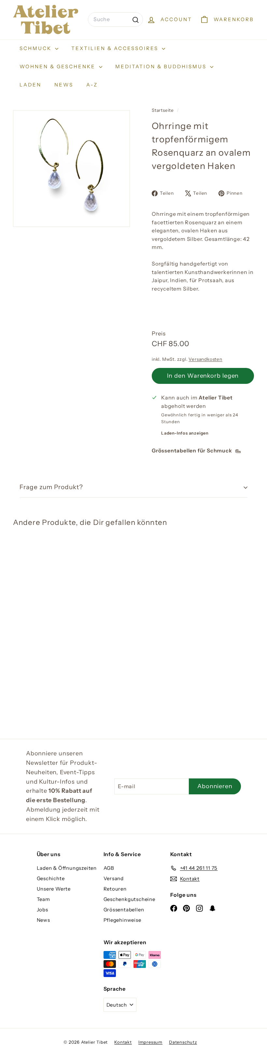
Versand (114, 878)
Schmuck (36, 48)
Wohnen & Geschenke (58, 66)
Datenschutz (183, 1042)
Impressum (150, 1042)
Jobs (42, 909)
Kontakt (123, 1042)
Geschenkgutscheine (129, 899)
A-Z (92, 85)
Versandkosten (205, 359)
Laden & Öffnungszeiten (67, 868)
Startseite (163, 110)
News (63, 85)
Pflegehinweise (122, 920)
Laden (30, 85)
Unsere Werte (54, 889)
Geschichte (51, 878)
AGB (109, 868)
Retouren (115, 889)
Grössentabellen (124, 909)
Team (43, 899)
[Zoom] (71, 169)
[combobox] (115, 19)
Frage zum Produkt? (51, 487)
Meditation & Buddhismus (161, 66)
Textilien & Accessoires (115, 48)
